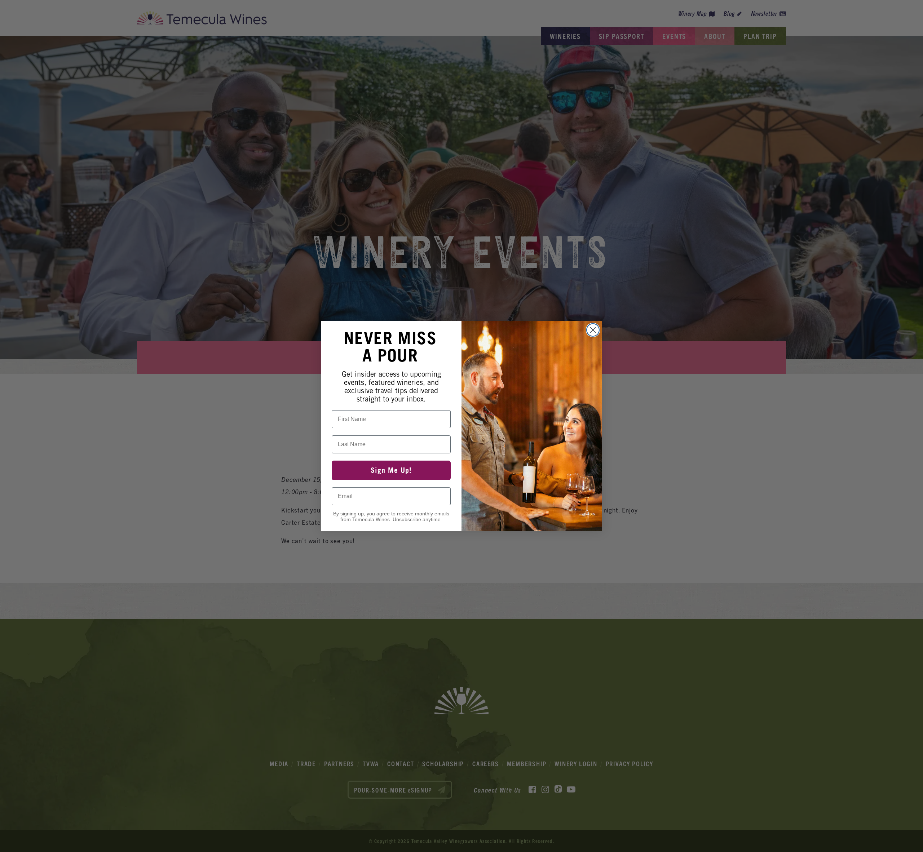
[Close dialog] (593, 330)
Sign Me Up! (391, 470)
